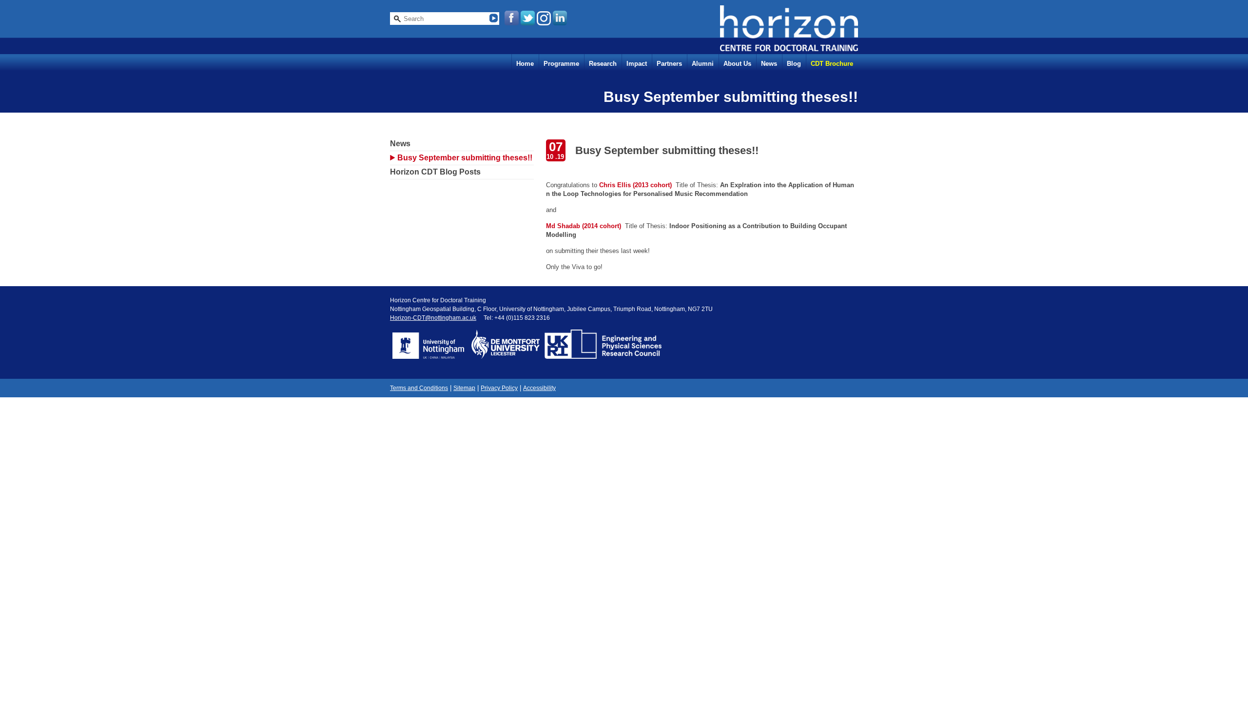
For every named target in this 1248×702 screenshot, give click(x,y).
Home (525, 63)
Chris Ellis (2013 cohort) (634, 185)
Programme (561, 63)
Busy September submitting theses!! (464, 158)
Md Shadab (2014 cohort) (583, 226)
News (769, 63)
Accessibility (539, 388)
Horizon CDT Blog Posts (435, 172)
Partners (669, 63)
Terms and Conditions (419, 388)
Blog (794, 63)
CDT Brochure (832, 63)
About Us (737, 63)
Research (603, 63)
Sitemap (464, 388)
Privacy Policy (499, 388)
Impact (636, 63)
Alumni (703, 63)
